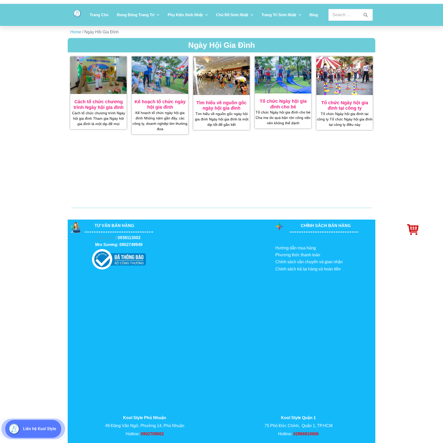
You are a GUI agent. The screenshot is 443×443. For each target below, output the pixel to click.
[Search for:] (350, 15)
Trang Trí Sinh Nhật (278, 15)
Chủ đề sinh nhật (232, 15)
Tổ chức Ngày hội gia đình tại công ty (344, 105)
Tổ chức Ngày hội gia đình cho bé (283, 104)
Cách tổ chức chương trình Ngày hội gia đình (99, 104)
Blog (313, 15)
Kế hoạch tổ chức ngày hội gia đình (160, 104)
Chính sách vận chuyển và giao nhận (309, 262)
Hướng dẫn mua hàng (295, 248)
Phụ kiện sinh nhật (185, 15)
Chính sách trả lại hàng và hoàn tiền (308, 269)
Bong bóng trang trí (135, 15)
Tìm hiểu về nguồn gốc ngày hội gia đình (221, 105)
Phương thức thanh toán (297, 255)
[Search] (365, 15)
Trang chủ (99, 15)
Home (75, 32)
